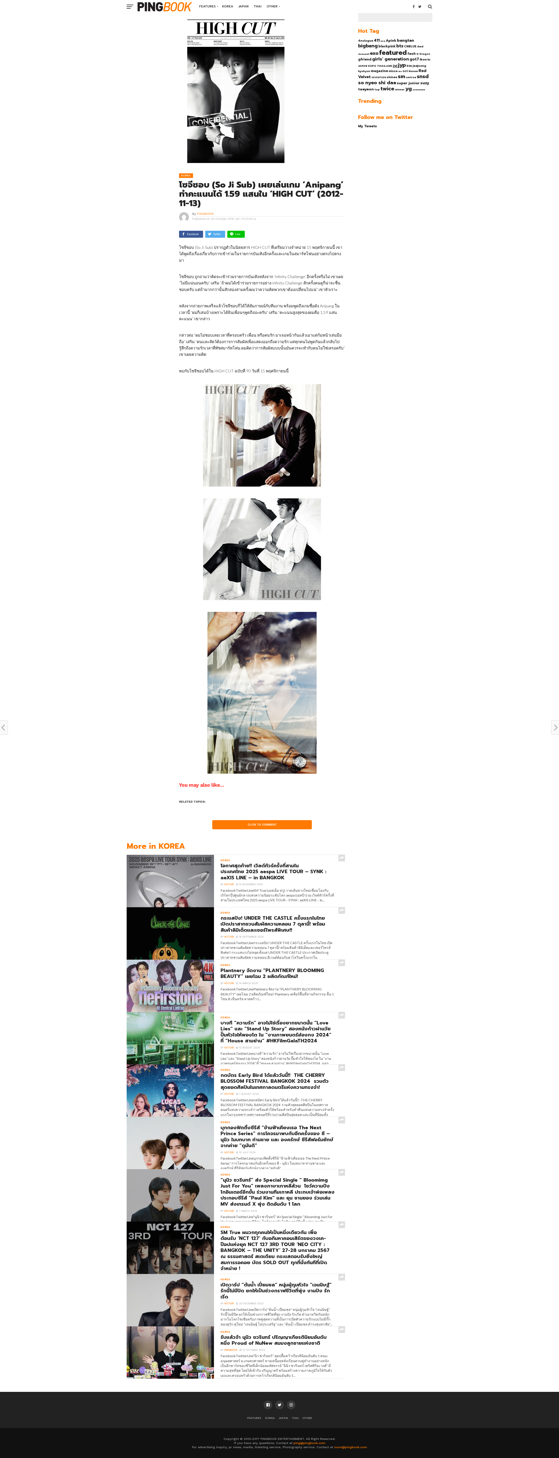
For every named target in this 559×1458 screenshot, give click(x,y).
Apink (391, 40)
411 (377, 40)
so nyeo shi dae (377, 82)
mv (400, 71)
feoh (411, 53)
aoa (382, 41)
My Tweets (367, 126)
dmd (420, 46)
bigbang (368, 45)
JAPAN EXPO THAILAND (375, 66)
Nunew (413, 71)
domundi (363, 54)
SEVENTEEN (378, 77)
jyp (402, 65)
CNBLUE (410, 46)
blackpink (387, 46)
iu (428, 59)
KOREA (227, 6)
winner (400, 89)
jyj (395, 65)
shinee (392, 77)
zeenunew (418, 89)
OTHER (272, 6)
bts (400, 46)
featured (393, 52)
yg (408, 89)
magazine (379, 71)
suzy (424, 83)
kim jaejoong (416, 66)
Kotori (229, 884)
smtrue (411, 77)
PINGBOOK (205, 213)
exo (374, 53)
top (377, 89)
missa (393, 71)
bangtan (405, 40)
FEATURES (207, 6)
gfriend (364, 59)
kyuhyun (364, 71)
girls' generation (390, 59)
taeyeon (366, 89)
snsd (423, 76)
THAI (257, 6)
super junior (408, 83)
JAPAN (243, 6)
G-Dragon (423, 54)
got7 (414, 59)
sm (401, 76)
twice (387, 89)
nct (405, 71)
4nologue (365, 41)
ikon (423, 59)
